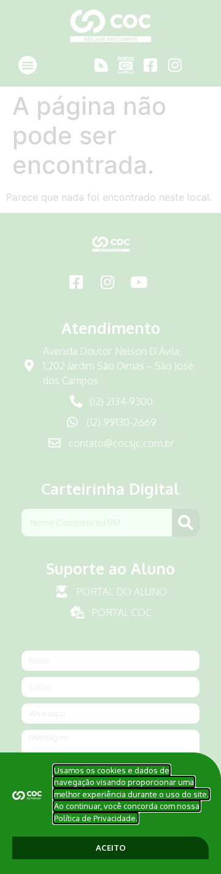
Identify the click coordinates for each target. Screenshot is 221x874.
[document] (110, 437)
